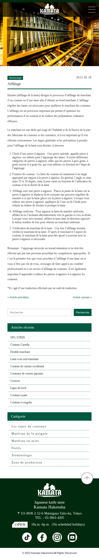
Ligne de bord (18, 388)
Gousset (15, 380)
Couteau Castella (19, 344)
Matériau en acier (25, 441)
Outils (16, 448)
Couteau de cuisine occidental (27, 366)
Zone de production (27, 462)
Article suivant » (82, 297)
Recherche (82, 312)
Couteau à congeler (21, 402)
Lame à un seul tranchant (24, 359)
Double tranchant (20, 352)
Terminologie (22, 455)
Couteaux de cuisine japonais (26, 373)
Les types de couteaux (29, 426)
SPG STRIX (17, 337)
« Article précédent (18, 297)
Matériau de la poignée (30, 433)
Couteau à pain (18, 395)
